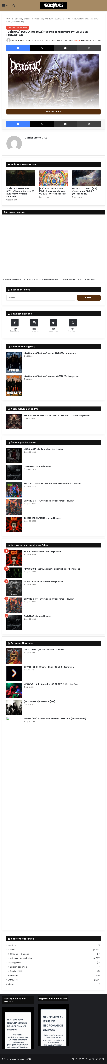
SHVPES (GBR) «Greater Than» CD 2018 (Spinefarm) (49, 667)
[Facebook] (18, 48)
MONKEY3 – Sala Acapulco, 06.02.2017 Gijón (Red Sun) (51, 684)
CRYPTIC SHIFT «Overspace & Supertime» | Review (49, 500)
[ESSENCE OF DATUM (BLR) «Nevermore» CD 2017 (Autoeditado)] (86, 178)
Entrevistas (13, 980)
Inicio (10, 19)
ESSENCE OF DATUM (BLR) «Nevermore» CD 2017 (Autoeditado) (84, 191)
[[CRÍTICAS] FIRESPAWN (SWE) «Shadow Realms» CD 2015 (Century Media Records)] (20, 178)
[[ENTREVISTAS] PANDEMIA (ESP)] (14, 707)
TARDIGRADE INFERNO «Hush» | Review (42, 518)
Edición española (18, 967)
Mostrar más (53, 111)
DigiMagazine (14, 962)
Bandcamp (13, 945)
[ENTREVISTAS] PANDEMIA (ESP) (39, 701)
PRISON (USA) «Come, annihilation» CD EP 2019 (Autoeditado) (55, 718)
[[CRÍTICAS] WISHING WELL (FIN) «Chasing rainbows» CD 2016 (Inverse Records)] (53, 178)
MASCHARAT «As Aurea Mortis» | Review (44, 449)
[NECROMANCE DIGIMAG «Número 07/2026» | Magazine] (14, 385)
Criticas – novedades (21, 958)
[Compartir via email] (65, 48)
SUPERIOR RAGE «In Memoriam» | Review (43, 581)
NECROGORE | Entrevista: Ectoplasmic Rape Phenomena (52, 568)
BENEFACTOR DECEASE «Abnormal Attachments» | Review (52, 483)
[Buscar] (13, 6)
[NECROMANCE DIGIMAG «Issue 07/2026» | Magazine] (14, 362)
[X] (42, 48)
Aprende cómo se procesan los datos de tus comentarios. (68, 279)
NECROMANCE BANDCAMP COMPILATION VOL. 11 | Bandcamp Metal (57, 415)
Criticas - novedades (33, 19)
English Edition (17, 971)
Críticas (18, 19)
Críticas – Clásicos (19, 954)
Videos (11, 984)
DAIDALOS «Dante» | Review (37, 466)
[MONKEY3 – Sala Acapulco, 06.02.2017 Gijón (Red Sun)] (14, 690)
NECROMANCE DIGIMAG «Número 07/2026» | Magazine (51, 376)
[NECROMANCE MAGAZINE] (53, 5)
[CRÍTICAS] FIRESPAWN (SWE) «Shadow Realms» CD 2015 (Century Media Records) (20, 192)
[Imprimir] (89, 48)
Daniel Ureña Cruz (19, 40)
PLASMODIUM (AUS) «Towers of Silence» (44, 649)
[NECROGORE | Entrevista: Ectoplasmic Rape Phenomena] (14, 572)
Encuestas (13, 975)
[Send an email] (29, 40)
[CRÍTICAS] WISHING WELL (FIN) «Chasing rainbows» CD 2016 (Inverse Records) (52, 191)
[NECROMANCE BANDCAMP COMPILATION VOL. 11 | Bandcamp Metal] (14, 421)
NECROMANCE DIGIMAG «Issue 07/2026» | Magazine (50, 353)
